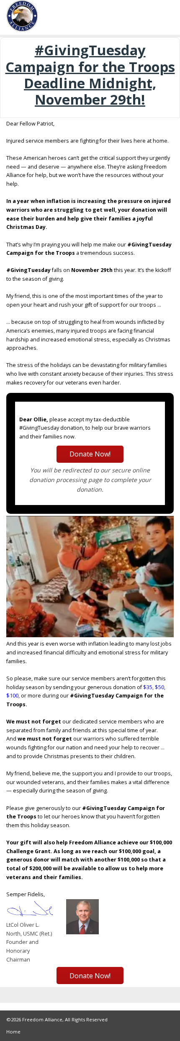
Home (13, 1031)
